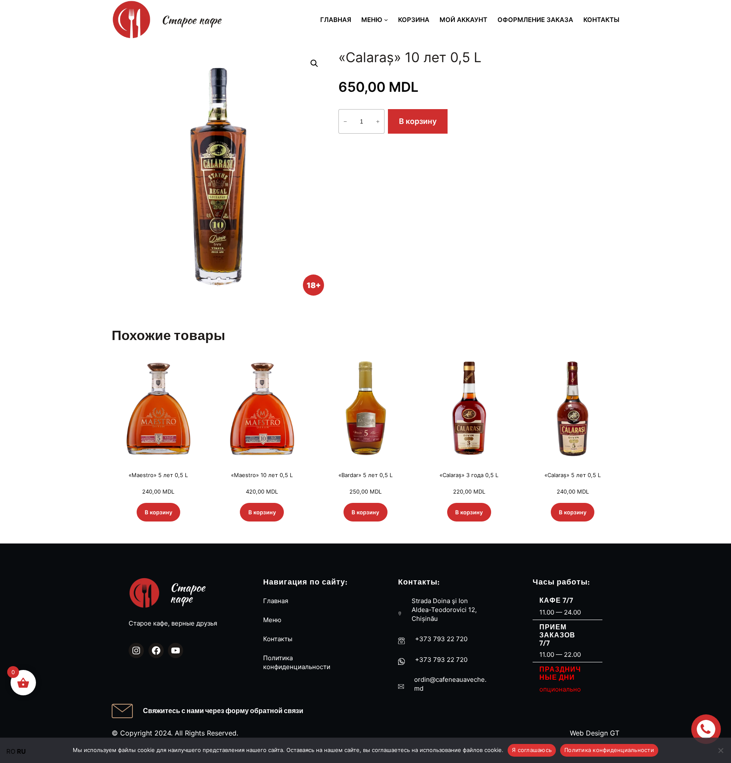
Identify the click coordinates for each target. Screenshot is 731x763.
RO (10, 751)
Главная (275, 601)
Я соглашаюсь (532, 750)
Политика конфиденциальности (609, 750)
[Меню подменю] (386, 20)
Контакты (277, 639)
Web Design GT (594, 733)
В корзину (418, 121)
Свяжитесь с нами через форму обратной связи (223, 710)
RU (21, 751)
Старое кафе (191, 20)
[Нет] (720, 750)
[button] (314, 63)
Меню (272, 620)
